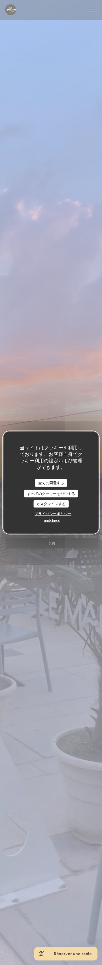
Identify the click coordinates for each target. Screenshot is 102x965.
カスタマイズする (51, 503)
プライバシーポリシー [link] (53, 513)
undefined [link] (52, 520)
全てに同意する (51, 483)
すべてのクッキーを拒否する (51, 493)
